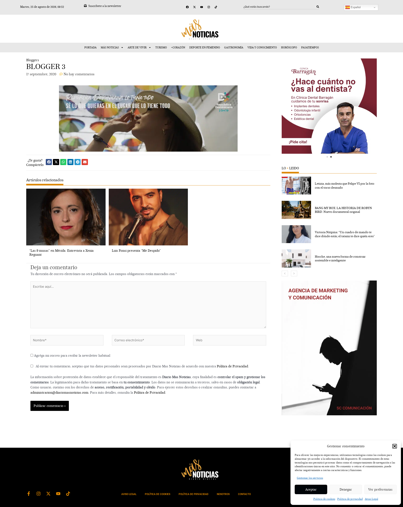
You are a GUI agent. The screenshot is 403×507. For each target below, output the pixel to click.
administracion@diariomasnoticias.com (59, 392)
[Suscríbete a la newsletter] (85, 5)
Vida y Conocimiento (262, 47)
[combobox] (280, 6)
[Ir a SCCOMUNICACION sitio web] (329, 348)
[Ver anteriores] (285, 273)
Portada (90, 47)
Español (355, 7)
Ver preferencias (380, 489)
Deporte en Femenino (204, 47)
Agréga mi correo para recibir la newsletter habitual (71, 355)
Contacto (244, 494)
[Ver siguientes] (294, 273)
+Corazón (178, 47)
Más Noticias (110, 47)
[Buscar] (318, 6)
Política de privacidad (350, 498)
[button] (395, 446)
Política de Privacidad (232, 366)
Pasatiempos (310, 47)
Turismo (161, 47)
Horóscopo (289, 47)
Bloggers (32, 60)
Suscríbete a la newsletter (104, 6)
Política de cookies (324, 498)
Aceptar (311, 489)
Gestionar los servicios (310, 477)
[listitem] (329, 186)
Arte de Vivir (137, 47)
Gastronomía (233, 47)
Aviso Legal (371, 498)
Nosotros (223, 494)
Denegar (346, 489)
